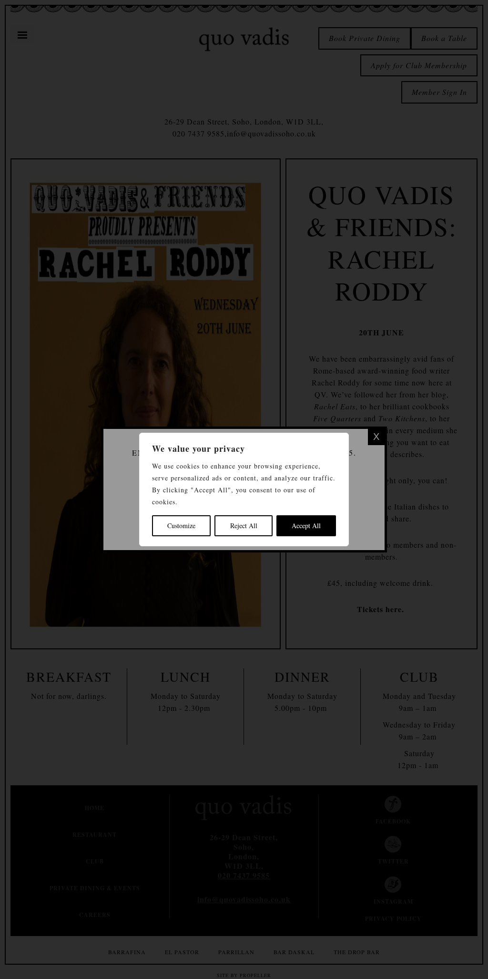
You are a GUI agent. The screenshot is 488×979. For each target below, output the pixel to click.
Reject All (243, 525)
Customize (181, 525)
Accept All (306, 525)
